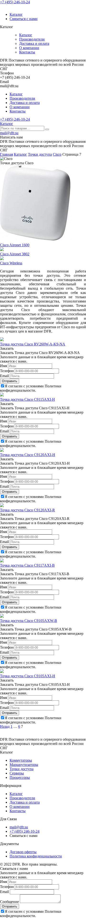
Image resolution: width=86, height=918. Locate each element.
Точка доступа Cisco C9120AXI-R (27, 510)
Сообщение (9, 902)
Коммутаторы (21, 760)
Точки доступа (21, 769)
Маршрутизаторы (24, 765)
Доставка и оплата (34, 43)
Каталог (16, 14)
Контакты (27, 52)
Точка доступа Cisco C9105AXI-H (27, 676)
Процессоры (20, 777)
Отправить (9, 381)
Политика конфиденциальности (36, 856)
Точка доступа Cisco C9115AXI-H (27, 399)
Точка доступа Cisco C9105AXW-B (28, 621)
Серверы (17, 773)
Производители (32, 39)
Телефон (7, 371)
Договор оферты (23, 852)
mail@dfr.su (9, 133)
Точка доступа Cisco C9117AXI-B (27, 565)
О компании (29, 48)
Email (4, 376)
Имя (3, 366)
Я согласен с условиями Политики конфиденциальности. (30, 388)
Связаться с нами (24, 19)
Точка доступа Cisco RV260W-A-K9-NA (32, 344)
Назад (5, 726)
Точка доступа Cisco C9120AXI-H (27, 455)
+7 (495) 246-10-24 (15, 2)
